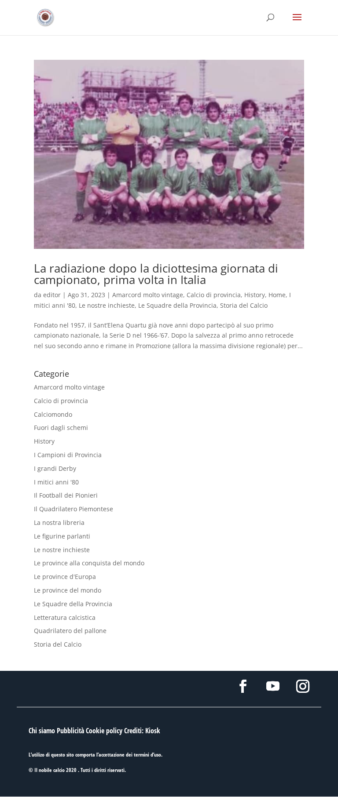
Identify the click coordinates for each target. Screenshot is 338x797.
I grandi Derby (55, 468)
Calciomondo (53, 414)
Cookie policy (104, 730)
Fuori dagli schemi (61, 427)
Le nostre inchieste (107, 305)
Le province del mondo (67, 590)
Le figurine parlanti (62, 536)
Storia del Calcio (244, 305)
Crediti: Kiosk (142, 730)
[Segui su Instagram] (303, 686)
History (254, 295)
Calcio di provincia (214, 295)
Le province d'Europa (65, 576)
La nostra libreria (59, 522)
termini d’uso (147, 754)
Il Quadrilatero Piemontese (73, 509)
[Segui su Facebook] (243, 686)
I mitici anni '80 (56, 482)
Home (277, 295)
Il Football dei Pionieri (66, 495)
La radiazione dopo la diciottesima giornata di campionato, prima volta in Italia (156, 274)
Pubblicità (70, 730)
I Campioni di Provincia (68, 455)
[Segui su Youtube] (273, 686)
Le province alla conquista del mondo (89, 563)
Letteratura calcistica (65, 617)
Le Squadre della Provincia (177, 305)
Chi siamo (42, 730)
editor (52, 295)
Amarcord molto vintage (147, 295)
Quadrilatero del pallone (70, 630)
